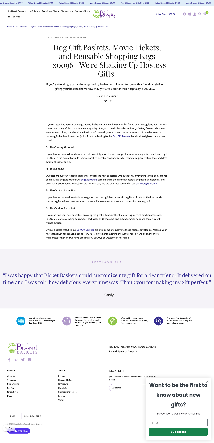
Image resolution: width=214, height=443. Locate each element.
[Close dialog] (207, 381)
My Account (63, 383)
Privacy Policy (12, 391)
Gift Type (34, 11)
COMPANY (11, 370)
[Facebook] (10, 359)
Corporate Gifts (81, 11)
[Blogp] (31, 359)
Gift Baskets (66, 11)
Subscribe (178, 432)
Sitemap (61, 396)
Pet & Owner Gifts (49, 11)
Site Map (10, 388)
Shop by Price (14, 17)
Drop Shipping (13, 383)
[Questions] (184, 14)
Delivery (61, 376)
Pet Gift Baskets (21, 26)
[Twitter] (24, 359)
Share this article (107, 96)
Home (9, 26)
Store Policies (63, 388)
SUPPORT (62, 370)
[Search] (199, 14)
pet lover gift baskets (146, 183)
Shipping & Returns (65, 380)
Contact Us (11, 380)
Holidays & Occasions (17, 11)
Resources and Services (67, 391)
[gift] (189, 14)
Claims (61, 399)
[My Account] (194, 14)
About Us (11, 376)
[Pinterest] (17, 359)
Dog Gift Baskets (121, 136)
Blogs (9, 396)
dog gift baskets (89, 179)
